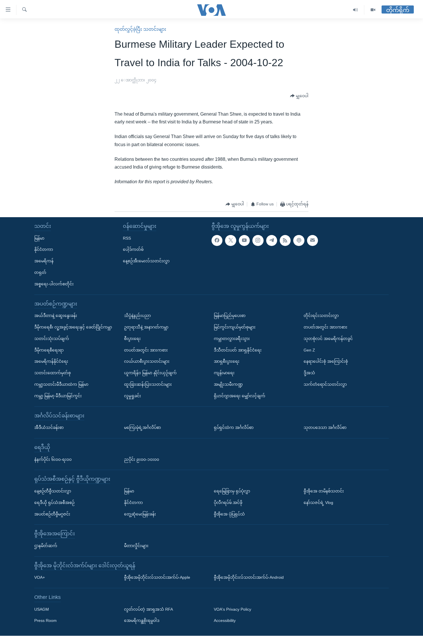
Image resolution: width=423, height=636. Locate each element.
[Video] (373, 10)
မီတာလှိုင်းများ (136, 545)
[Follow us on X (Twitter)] (230, 240)
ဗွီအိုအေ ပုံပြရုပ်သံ (229, 514)
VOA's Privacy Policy (232, 609)
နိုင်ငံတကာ (43, 249)
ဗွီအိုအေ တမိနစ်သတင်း (324, 491)
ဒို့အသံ (309, 372)
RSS (127, 238)
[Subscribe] (312, 240)
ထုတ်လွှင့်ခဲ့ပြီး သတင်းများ (140, 29)
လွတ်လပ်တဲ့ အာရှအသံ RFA (148, 609)
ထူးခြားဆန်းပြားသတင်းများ (148, 384)
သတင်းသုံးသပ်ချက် (51, 338)
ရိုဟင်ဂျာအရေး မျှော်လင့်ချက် (239, 396)
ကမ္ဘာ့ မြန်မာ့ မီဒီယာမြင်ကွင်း (58, 396)
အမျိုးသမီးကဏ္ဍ (228, 384)
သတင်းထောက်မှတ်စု (52, 372)
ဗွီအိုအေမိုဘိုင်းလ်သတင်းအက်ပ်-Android (249, 577)
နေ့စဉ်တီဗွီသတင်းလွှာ (52, 491)
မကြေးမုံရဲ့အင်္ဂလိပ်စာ (142, 427)
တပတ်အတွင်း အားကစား (146, 350)
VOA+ (39, 577)
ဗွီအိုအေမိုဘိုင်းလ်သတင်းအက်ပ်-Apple (157, 577)
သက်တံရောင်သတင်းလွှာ (325, 384)
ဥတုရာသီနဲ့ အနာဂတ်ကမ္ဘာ (146, 327)
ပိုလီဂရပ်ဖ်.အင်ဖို (228, 502)
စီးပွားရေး (132, 338)
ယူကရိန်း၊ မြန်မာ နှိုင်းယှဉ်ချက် (150, 372)
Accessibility (225, 620)
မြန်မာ (39, 238)
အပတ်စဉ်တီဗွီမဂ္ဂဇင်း (52, 514)
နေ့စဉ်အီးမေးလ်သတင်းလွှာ (146, 261)
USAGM (41, 609)
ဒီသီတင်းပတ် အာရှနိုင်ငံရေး (238, 350)
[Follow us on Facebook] (217, 240)
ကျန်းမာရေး (224, 372)
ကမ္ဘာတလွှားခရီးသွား (232, 338)
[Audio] (355, 10)
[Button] (299, 96)
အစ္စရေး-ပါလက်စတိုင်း (54, 284)
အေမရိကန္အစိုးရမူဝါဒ (141, 620)
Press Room (45, 620)
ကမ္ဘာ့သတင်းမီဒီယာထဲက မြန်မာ (61, 384)
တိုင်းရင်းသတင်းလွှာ (321, 316)
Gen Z (309, 350)
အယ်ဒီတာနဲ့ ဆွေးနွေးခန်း (55, 316)
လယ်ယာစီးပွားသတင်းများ (146, 361)
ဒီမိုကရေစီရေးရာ (49, 350)
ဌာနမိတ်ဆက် (45, 545)
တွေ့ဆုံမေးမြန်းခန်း (140, 514)
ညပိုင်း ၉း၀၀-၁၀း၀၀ (141, 459)
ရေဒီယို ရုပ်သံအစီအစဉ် (54, 502)
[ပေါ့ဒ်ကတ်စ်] (298, 240)
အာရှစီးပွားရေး (226, 361)
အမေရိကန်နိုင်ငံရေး (51, 361)
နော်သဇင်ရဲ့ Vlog (318, 502)
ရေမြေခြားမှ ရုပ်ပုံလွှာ (232, 491)
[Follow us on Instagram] (257, 240)
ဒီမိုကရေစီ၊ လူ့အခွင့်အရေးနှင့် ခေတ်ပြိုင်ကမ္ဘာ (73, 327)
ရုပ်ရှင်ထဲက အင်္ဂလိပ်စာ (234, 427)
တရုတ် (40, 272)
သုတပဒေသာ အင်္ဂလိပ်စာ (325, 427)
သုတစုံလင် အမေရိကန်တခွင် (328, 338)
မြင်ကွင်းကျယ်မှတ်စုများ (235, 327)
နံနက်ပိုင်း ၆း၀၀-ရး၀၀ (53, 459)
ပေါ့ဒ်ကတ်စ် (133, 249)
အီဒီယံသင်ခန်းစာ (49, 427)
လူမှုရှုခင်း (132, 396)
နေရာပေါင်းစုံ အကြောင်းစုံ (326, 361)
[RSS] (285, 240)
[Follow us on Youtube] (244, 240)
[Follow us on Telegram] (271, 240)
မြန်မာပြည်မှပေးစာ (229, 316)
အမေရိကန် (44, 261)
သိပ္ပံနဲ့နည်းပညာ (137, 316)
